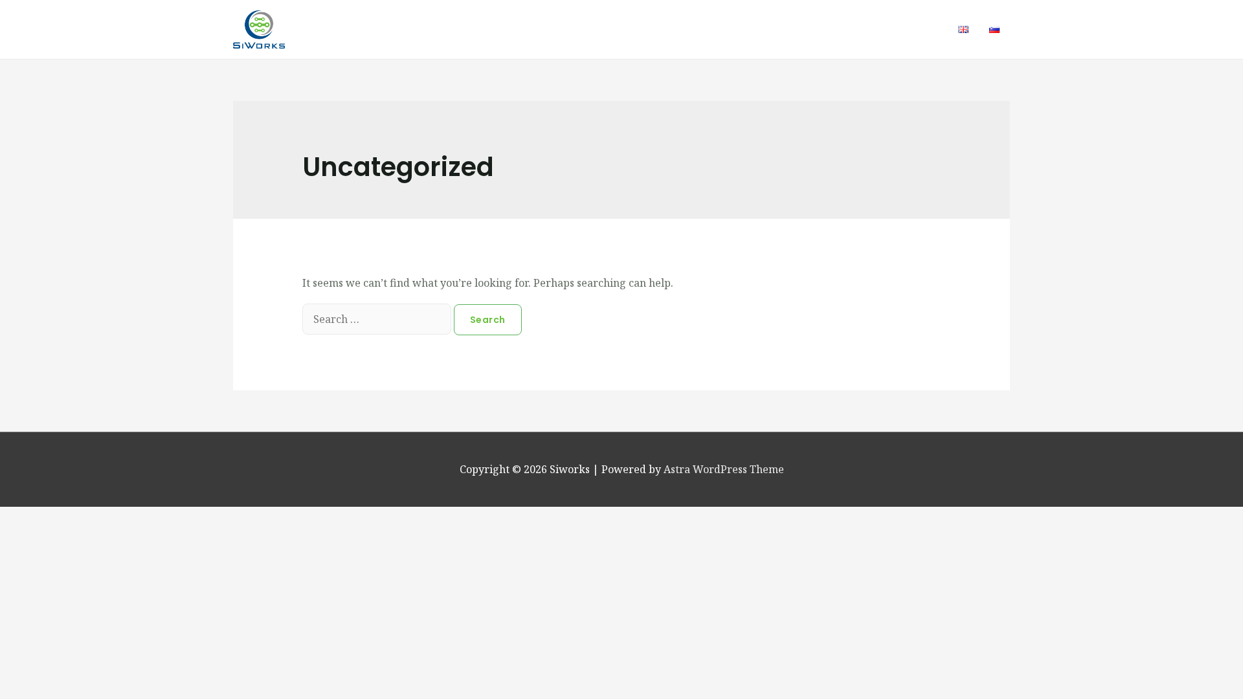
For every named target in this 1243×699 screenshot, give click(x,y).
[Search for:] (378, 319)
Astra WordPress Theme (724, 469)
